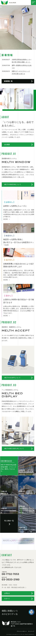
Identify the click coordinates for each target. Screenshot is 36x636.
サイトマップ (31, 631)
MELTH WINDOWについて (12, 184)
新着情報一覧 (8, 81)
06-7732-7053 (10, 573)
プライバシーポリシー (22, 631)
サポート (7, 598)
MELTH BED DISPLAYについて (14, 448)
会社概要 (7, 144)
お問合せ (7, 593)
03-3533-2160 (11, 579)
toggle (33, 2)
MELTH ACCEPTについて (12, 377)
